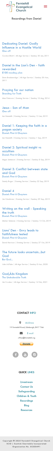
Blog (26, 405)
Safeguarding (26, 391)
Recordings (26, 400)
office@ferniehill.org (26, 338)
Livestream (26, 382)
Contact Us (26, 386)
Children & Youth (26, 396)
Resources (26, 410)
